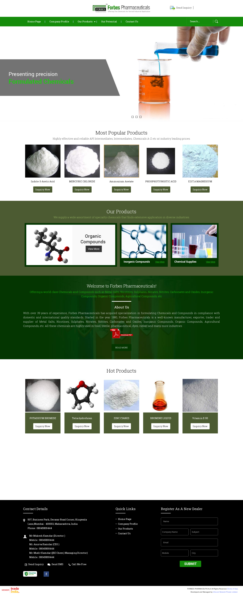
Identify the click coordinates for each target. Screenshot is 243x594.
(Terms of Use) (232, 589)
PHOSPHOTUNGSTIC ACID (160, 181)
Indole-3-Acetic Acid (43, 181)
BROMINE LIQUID (160, 418)
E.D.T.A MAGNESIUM (200, 181)
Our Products (85, 21)
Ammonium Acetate (121, 181)
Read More (121, 347)
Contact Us (132, 21)
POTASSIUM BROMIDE (43, 418)
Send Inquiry (184, 7)
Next (236, 72)
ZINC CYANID (121, 418)
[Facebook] (46, 575)
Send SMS (57, 564)
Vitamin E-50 (200, 418)
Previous (6, 72)
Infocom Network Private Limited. (225, 592)
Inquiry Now (42, 189)
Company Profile (59, 21)
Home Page (34, 21)
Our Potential (109, 21)
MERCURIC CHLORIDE (82, 181)
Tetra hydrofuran (82, 418)
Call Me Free (79, 564)
